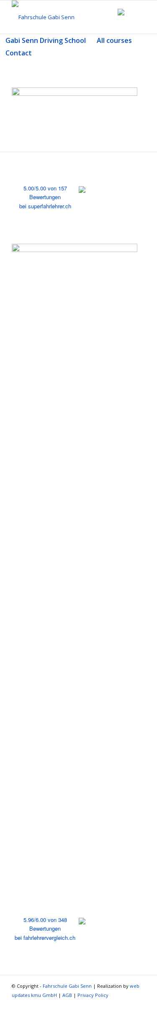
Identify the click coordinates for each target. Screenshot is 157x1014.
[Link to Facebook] (139, 1003)
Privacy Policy (92, 995)
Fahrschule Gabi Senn (67, 986)
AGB (67, 995)
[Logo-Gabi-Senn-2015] (65, 17)
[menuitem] (45, 40)
